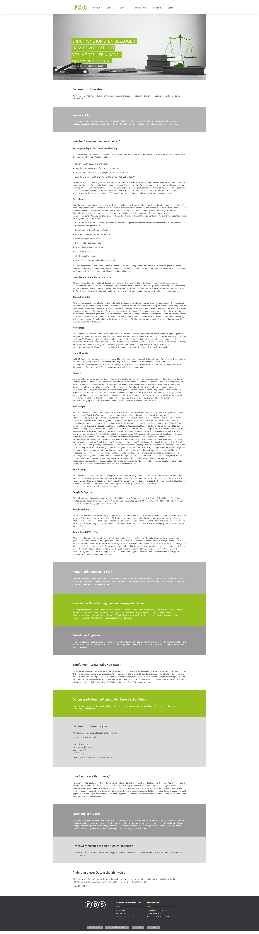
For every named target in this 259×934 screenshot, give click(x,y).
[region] (129, 46)
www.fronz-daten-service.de (126, 916)
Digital (110, 7)
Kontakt (157, 7)
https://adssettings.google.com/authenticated (97, 486)
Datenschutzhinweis (117, 927)
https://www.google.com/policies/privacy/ (137, 483)
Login (170, 7)
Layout (96, 7)
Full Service (140, 7)
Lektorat (124, 7)
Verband (153, 927)
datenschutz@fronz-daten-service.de (95, 757)
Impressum (95, 927)
